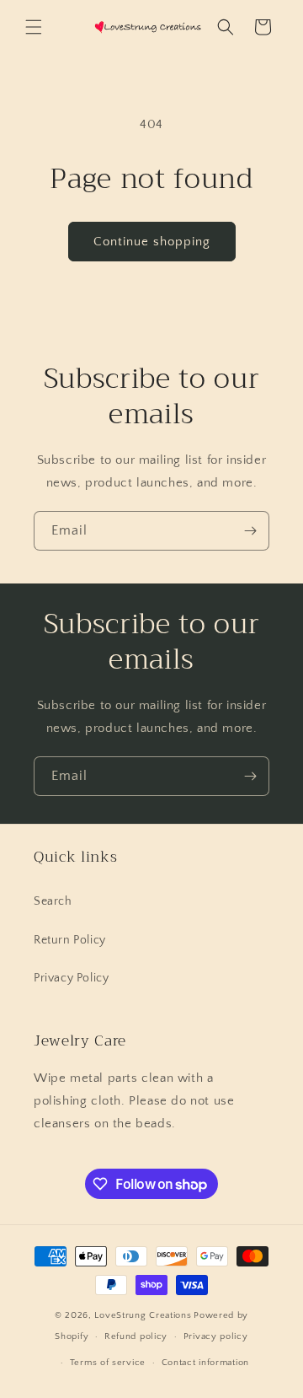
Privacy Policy (71, 978)
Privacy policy (215, 1336)
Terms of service (108, 1363)
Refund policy (135, 1336)
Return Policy (70, 940)
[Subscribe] (249, 531)
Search (53, 901)
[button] (33, 27)
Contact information (205, 1363)
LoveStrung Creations (142, 1315)
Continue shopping (151, 241)
